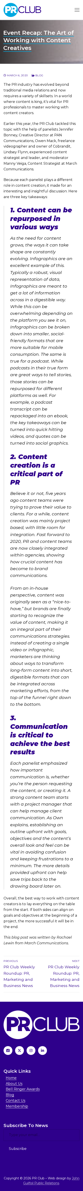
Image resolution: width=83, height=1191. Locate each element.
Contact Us (15, 1100)
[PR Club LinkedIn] (42, 1050)
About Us (14, 1084)
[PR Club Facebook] (8, 1050)
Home (11, 1078)
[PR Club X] (19, 1050)
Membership (17, 1106)
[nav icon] (77, 10)
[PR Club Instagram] (31, 1050)
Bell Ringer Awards (23, 1089)
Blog (39, 75)
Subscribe (18, 1149)
